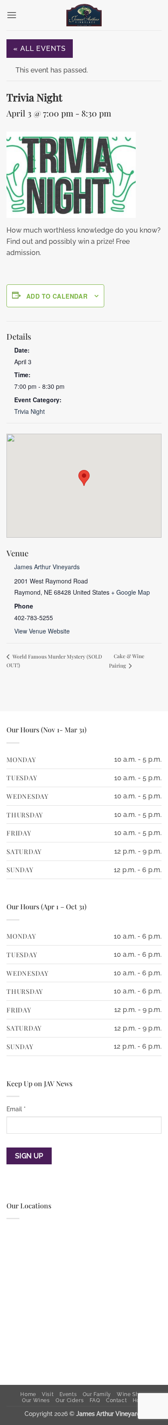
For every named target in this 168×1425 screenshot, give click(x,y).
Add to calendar (56, 296)
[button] (11, 14)
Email (16, 1109)
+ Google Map (130, 592)
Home (28, 1394)
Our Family (97, 1394)
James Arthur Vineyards (47, 566)
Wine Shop (131, 1394)
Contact (116, 1400)
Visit (47, 1394)
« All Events (39, 48)
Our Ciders (70, 1400)
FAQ (95, 1400)
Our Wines (36, 1400)
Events (68, 1394)
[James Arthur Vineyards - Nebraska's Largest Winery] (84, 15)
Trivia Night (29, 411)
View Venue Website (42, 631)
